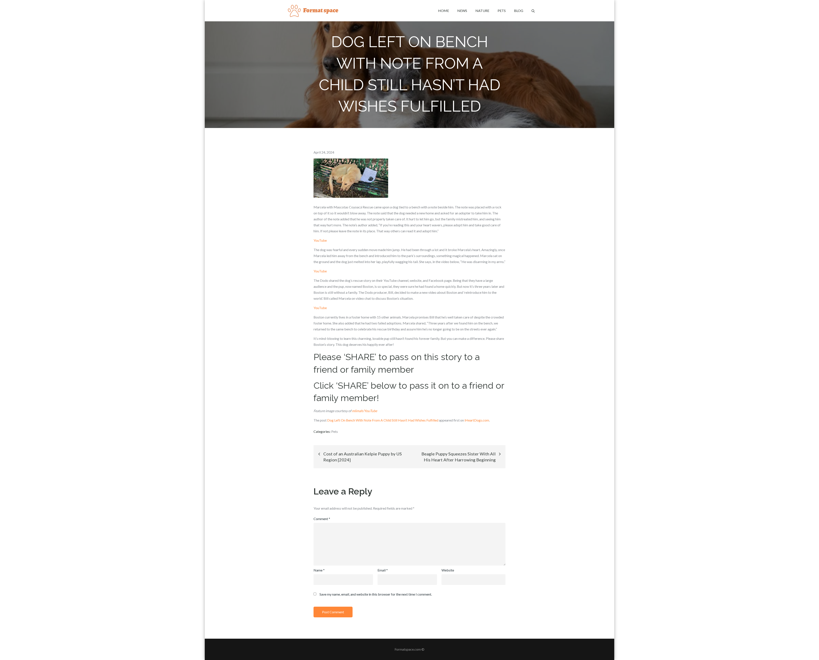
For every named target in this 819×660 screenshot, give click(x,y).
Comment (322, 519)
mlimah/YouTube (364, 411)
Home (443, 11)
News (462, 11)
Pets (502, 11)
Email (383, 570)
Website (447, 570)
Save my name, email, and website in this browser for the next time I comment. (375, 594)
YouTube (320, 240)
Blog (518, 11)
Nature (482, 11)
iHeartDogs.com (477, 420)
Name (319, 570)
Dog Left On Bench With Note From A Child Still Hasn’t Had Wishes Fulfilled (382, 420)
